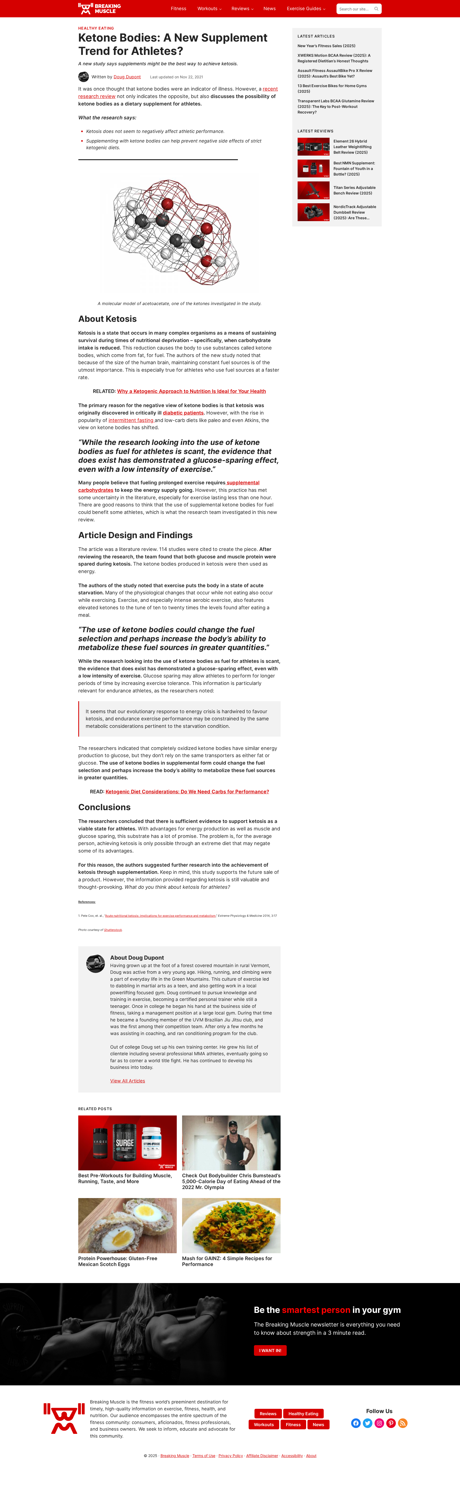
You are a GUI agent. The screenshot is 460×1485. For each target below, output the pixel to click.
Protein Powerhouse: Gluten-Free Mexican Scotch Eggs (117, 1261)
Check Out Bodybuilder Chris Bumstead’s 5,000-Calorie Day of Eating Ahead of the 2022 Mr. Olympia (231, 1181)
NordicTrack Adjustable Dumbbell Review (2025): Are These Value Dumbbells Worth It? (355, 217)
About (311, 1455)
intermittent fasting (132, 420)
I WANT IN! (270, 1350)
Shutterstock (113, 930)
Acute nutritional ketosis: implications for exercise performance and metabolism (160, 916)
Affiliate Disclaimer (262, 1455)
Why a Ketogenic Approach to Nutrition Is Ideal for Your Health (191, 391)
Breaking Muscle (175, 1455)
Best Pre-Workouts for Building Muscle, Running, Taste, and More (125, 1178)
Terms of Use (203, 1455)
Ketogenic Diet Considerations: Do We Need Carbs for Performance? (187, 791)
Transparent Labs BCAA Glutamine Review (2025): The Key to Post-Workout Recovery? (336, 106)
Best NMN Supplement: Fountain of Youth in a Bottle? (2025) (354, 168)
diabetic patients (183, 413)
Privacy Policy (231, 1455)
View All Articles (127, 1081)
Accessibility (292, 1455)
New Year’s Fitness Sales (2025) (327, 45)
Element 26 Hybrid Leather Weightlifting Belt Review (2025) (353, 147)
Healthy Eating (96, 28)
